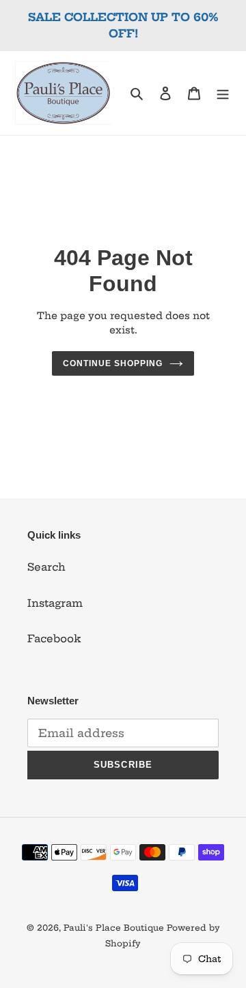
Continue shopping (113, 363)
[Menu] (222, 93)
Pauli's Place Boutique (114, 928)
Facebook (54, 638)
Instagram (55, 603)
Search (46, 566)
